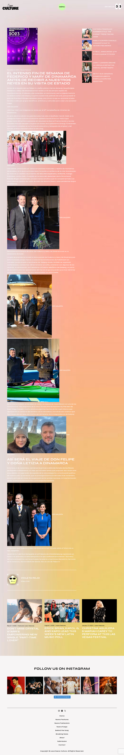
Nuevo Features (26, 70)
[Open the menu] (62, 6)
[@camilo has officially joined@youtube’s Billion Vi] (16, 685)
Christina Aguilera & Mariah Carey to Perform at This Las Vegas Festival (98, 633)
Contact (62, 745)
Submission (62, 741)
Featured (21, 626)
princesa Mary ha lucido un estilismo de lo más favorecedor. (51, 171)
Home (61, 716)
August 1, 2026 (49, 625)
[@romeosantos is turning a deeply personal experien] (108, 685)
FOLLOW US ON (50, 669)
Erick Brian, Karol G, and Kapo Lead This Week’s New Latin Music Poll (62, 633)
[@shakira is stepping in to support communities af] (89, 685)
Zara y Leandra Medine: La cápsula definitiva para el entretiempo (104, 65)
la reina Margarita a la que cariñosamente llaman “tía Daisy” (48, 556)
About (62, 738)
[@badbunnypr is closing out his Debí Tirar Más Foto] (71, 685)
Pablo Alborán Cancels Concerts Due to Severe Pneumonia (104, 43)
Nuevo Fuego (62, 727)
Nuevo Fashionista (62, 723)
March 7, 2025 (11, 626)
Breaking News (62, 734)
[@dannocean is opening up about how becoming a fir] (53, 685)
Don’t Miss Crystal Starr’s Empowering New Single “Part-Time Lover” (23, 634)
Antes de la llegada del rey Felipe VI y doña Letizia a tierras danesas (35, 88)
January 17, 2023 (87, 625)
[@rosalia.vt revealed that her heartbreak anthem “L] (34, 685)
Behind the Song (62, 730)
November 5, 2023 (13, 70)
